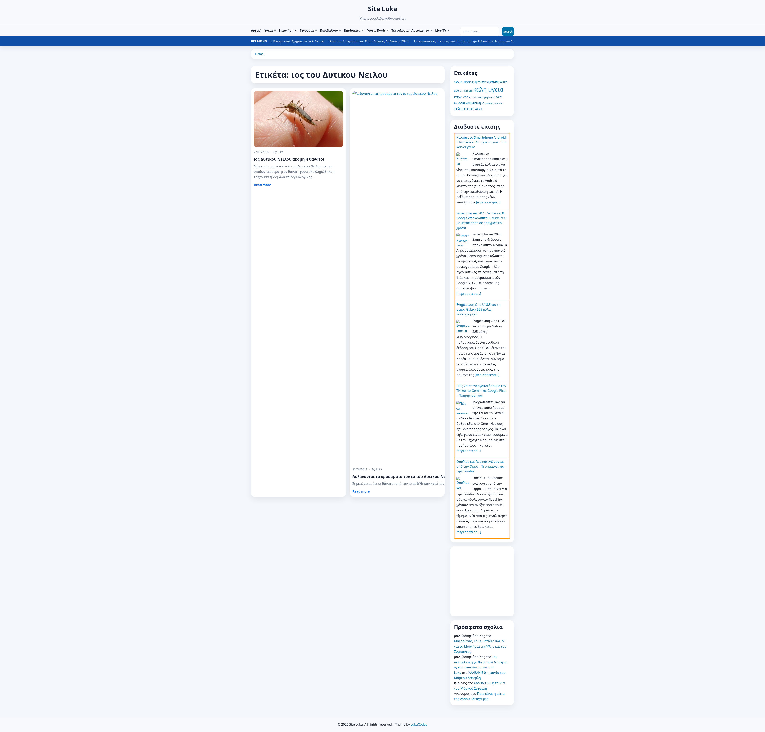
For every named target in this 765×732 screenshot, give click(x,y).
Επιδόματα (352, 30)
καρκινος (461, 97)
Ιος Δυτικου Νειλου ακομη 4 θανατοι (289, 159)
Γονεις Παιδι (376, 30)
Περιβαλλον (329, 30)
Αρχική (256, 30)
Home (259, 54)
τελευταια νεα (468, 109)
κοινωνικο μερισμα (482, 97)
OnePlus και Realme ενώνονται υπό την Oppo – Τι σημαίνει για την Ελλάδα (480, 466)
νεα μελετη (473, 103)
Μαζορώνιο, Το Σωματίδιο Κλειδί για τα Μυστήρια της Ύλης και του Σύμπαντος (480, 646)
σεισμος (498, 103)
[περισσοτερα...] (488, 202)
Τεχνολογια (400, 30)
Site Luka (382, 8)
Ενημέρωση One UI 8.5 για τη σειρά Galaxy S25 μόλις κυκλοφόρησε (478, 309)
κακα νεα (467, 90)
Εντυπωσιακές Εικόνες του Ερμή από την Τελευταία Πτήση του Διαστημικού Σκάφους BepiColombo (396, 41)
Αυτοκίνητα (420, 30)
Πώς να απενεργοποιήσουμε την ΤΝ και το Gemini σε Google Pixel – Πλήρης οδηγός (481, 391)
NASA (457, 82)
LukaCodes (419, 724)
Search (508, 31)
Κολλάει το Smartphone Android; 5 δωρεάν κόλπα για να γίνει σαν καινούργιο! (481, 142)
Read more (262, 185)
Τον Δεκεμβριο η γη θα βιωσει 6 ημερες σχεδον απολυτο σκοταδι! (480, 662)
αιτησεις (467, 81)
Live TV (440, 30)
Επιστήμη (286, 30)
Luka (457, 672)
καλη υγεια (488, 89)
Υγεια (268, 30)
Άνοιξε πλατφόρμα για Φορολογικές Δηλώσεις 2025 (274, 41)
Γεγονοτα (307, 30)
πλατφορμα (487, 103)
